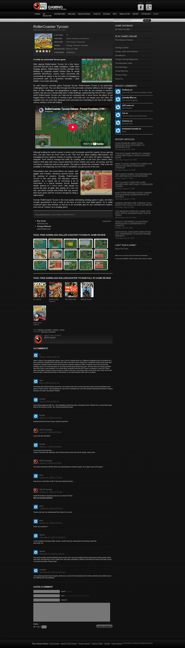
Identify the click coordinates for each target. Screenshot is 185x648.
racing (106, 14)
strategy (146, 14)
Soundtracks (120, 55)
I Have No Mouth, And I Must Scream (134, 116)
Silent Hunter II (127, 108)
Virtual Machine (121, 71)
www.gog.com (42, 223)
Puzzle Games (84, 643)
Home (37, 14)
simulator (124, 14)
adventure (59, 14)
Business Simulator (48, 332)
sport (136, 14)
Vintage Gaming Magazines (126, 59)
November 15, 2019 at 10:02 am (52, 572)
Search (147, 20)
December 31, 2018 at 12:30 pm (52, 537)
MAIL (75, 595)
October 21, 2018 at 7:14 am (50, 477)
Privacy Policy (121, 75)
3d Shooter (47, 15)
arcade (71, 14)
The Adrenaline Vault (123, 63)
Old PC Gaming (50, 337)
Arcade (107, 643)
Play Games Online (40, 643)
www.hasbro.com (44, 229)
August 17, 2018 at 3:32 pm (50, 418)
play (156, 14)
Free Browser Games (124, 40)
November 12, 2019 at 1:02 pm (51, 554)
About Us (119, 79)
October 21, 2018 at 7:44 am (50, 492)
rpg (115, 14)
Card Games (54, 643)
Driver (124, 131)
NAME (66, 591)
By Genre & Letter (122, 29)
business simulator (45, 330)
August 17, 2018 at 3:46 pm (50, 446)
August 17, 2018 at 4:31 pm (50, 463)
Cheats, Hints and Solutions (126, 52)
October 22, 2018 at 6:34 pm (50, 508)
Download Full (107, 221)
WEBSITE (64, 600)
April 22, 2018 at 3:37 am (49, 357)
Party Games (117, 643)
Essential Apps (121, 67)
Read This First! (121, 249)
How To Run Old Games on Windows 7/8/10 (137, 92)
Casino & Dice (97, 643)
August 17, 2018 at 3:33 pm (50, 432)
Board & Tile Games (69, 643)
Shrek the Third (127, 124)
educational (84, 14)
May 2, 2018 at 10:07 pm (49, 383)
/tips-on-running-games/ (42, 498)
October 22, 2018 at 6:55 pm (50, 523)
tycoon (62, 330)
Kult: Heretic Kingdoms (130, 100)
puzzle (97, 14)
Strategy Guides (121, 48)
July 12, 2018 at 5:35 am (49, 401)
